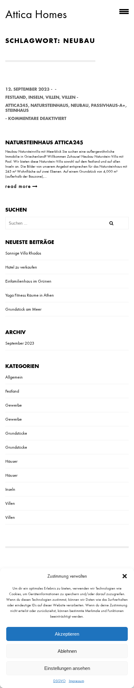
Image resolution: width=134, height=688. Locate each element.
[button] (125, 576)
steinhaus (17, 110)
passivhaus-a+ (108, 105)
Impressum (76, 680)
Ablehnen (67, 651)
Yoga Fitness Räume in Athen (29, 295)
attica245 (16, 105)
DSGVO (59, 680)
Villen (52, 97)
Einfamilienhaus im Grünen (28, 281)
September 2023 (19, 343)
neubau (80, 105)
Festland (15, 97)
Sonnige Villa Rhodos (23, 253)
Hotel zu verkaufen (21, 267)
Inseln (35, 97)
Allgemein (14, 377)
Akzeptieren (67, 634)
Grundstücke (16, 433)
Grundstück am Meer (23, 309)
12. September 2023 (27, 89)
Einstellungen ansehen (67, 668)
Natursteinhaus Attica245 (44, 142)
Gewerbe (13, 405)
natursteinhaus (49, 105)
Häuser (11, 461)
